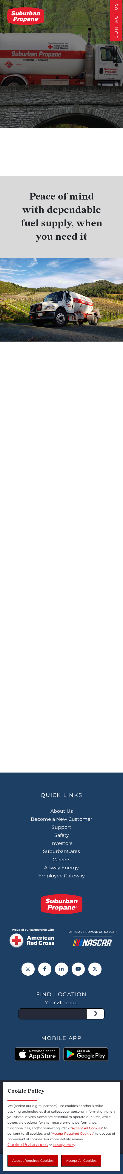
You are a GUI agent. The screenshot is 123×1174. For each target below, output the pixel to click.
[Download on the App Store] (37, 1054)
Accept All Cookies (81, 1161)
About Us (61, 811)
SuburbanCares (61, 851)
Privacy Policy (64, 1145)
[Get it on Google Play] (85, 1054)
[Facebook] (44, 969)
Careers (61, 859)
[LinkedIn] (61, 969)
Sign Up (61, 735)
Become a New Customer (61, 819)
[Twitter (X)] (95, 969)
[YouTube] (78, 969)
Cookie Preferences (27, 1144)
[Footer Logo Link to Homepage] (61, 904)
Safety (61, 835)
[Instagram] (28, 969)
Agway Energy (61, 868)
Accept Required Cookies (32, 1161)
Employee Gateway (61, 876)
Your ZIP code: (62, 1002)
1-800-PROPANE (91, 713)
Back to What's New (52, 112)
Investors (61, 843)
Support (61, 827)
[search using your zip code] (96, 1013)
